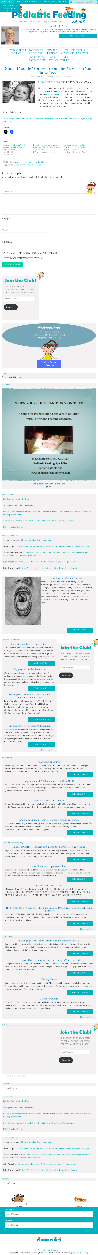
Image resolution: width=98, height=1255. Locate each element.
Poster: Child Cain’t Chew (49, 885)
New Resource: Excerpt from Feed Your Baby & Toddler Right (46, 146)
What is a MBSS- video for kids (49, 800)
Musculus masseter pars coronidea (49, 866)
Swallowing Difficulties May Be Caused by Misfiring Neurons (49, 820)
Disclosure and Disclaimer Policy (10, 8)
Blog (18, 2)
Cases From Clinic (49, 998)
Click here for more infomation (49, 363)
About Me (7, 2)
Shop (48, 1250)
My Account (40, 1250)
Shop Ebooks (32, 2)
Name (6, 219)
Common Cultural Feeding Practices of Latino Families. (75, 146)
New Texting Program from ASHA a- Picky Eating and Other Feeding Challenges (38, 521)
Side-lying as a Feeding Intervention (19, 505)
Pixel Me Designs (82, 1253)
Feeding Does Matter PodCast (16, 499)
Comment (8, 191)
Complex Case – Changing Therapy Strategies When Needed (49, 960)
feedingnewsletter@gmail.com (69, 32)
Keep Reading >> (80, 630)
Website (7, 242)
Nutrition (41, 162)
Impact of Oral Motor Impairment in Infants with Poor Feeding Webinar (49, 847)
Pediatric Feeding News (49, 15)
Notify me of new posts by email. (24, 258)
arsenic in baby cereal (22, 165)
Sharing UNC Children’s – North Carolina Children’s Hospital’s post (47, 562)
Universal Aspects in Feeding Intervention (29, 726)
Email (6, 230)
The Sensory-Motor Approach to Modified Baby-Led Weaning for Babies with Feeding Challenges (49, 909)
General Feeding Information (25, 162)
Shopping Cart (57, 1250)
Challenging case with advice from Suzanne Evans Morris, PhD (49, 940)
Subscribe (10, 307)
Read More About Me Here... (77, 36)
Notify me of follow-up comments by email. (31, 253)
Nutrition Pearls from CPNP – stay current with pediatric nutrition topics (15, 147)
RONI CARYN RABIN (50, 82)
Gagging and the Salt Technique (30, 669)
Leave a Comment (64, 77)
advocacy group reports (55, 94)
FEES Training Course (13, 527)
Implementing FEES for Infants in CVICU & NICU (49, 781)
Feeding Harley (49, 979)
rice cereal (36, 165)
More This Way (48, 750)
